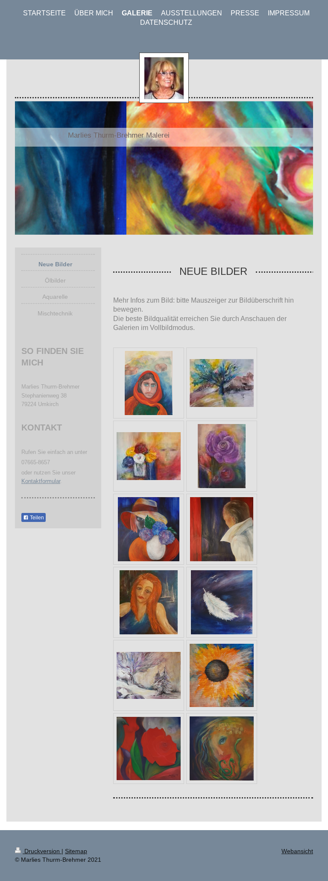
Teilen (36, 518)
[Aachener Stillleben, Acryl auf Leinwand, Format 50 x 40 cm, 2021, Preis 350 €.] (149, 456)
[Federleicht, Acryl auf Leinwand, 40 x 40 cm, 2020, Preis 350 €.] (221, 602)
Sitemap (76, 851)
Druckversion (42, 851)
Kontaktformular (40, 481)
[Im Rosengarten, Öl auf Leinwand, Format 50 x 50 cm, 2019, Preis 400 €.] (149, 748)
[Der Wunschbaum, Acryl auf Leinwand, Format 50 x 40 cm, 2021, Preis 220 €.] (222, 383)
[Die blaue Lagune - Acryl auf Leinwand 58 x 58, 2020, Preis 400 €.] (149, 602)
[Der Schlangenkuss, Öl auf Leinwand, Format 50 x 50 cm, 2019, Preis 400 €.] (222, 748)
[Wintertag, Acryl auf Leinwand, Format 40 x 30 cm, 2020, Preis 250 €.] (149, 675)
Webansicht (297, 851)
